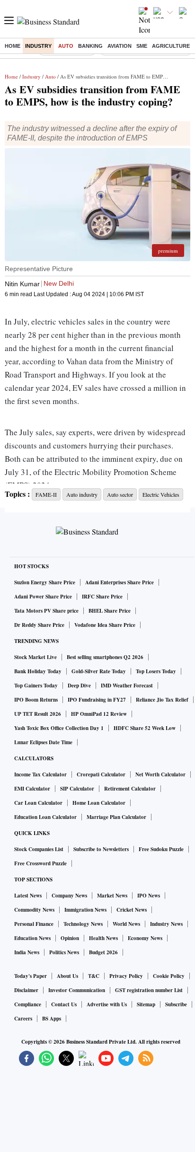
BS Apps (51, 1018)
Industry (38, 46)
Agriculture (171, 46)
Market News (112, 895)
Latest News (28, 895)
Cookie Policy (169, 976)
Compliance (27, 1004)
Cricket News (131, 909)
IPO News (148, 895)
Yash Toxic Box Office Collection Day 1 (59, 728)
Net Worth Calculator (160, 774)
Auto (65, 46)
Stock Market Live (35, 657)
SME (141, 46)
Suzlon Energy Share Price (44, 582)
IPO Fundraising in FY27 (97, 699)
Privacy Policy (126, 976)
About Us (67, 976)
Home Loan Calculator (98, 803)
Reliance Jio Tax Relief (162, 699)
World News (126, 924)
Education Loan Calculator (45, 817)
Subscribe (176, 1004)
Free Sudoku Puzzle (161, 849)
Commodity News (34, 909)
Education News (32, 938)
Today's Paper (30, 976)
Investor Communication (76, 990)
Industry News (166, 924)
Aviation (119, 46)
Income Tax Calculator (40, 774)
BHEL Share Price (110, 610)
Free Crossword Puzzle (40, 863)
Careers (23, 1018)
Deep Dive (79, 685)
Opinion (70, 938)
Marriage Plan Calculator (116, 817)
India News (26, 952)
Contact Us (64, 1004)
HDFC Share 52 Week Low (145, 728)
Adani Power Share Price (43, 596)
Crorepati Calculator (101, 774)
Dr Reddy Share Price (39, 625)
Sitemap (146, 1004)
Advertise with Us (107, 1004)
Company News (69, 895)
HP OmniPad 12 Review (99, 714)
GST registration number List (149, 990)
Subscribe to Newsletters (101, 849)
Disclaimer (26, 990)
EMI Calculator (32, 788)
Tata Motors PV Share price (46, 610)
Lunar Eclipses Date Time (43, 742)
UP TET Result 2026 (37, 714)
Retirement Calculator (130, 788)
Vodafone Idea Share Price (104, 625)
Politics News (64, 952)
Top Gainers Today (36, 685)
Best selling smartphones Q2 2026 (105, 657)
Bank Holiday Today (38, 671)
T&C (93, 976)
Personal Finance (33, 924)
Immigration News (85, 909)
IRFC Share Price (102, 596)
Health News (103, 938)
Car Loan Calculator (38, 803)
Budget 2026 (103, 952)
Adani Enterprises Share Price (119, 582)
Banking (90, 46)
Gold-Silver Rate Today (98, 671)
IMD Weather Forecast (127, 685)
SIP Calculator (77, 788)
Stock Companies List (38, 849)
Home (12, 46)
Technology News (83, 924)
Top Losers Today (156, 671)
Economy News (145, 938)
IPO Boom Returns (36, 699)
